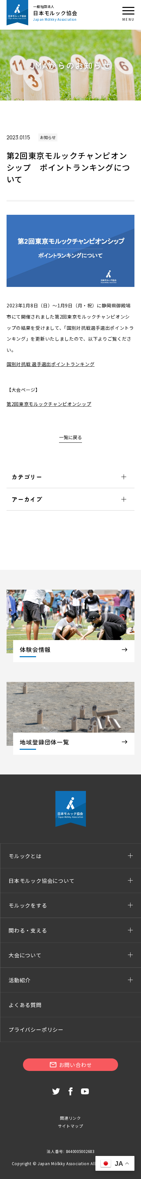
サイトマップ (70, 1126)
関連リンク (70, 1118)
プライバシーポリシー (36, 1029)
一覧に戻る (70, 437)
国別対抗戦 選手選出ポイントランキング (50, 364)
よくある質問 (25, 1005)
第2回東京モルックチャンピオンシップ (49, 404)
